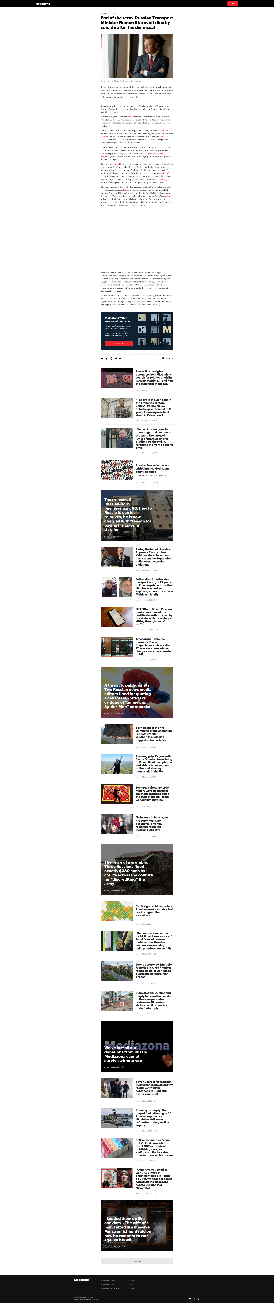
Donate (232, 3)
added (163, 137)
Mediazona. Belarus (108, 1284)
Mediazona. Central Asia (110, 1288)
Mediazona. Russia (108, 1280)
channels (168, 131)
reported (104, 137)
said (129, 117)
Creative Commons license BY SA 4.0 (86, 1299)
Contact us (169, 358)
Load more (137, 1261)
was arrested (114, 164)
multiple (160, 131)
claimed (125, 190)
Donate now (119, 343)
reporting (163, 179)
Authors (131, 1284)
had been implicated (153, 153)
